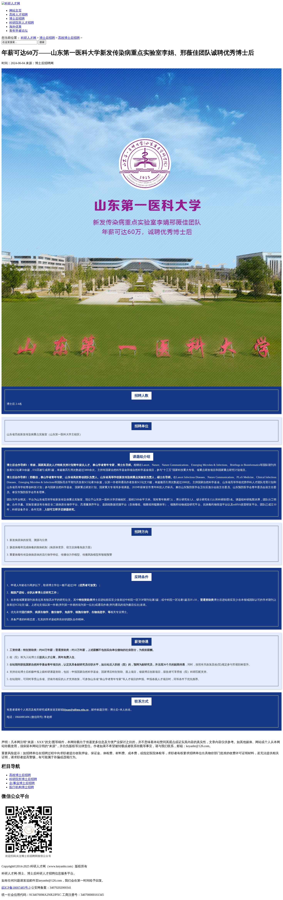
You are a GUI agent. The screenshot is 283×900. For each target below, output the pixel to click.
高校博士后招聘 (69, 37)
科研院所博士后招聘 (23, 779)
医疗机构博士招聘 (21, 787)
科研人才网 (28, 37)
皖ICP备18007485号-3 (16, 887)
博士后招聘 (47, 37)
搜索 (41, 42)
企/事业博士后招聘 (22, 783)
